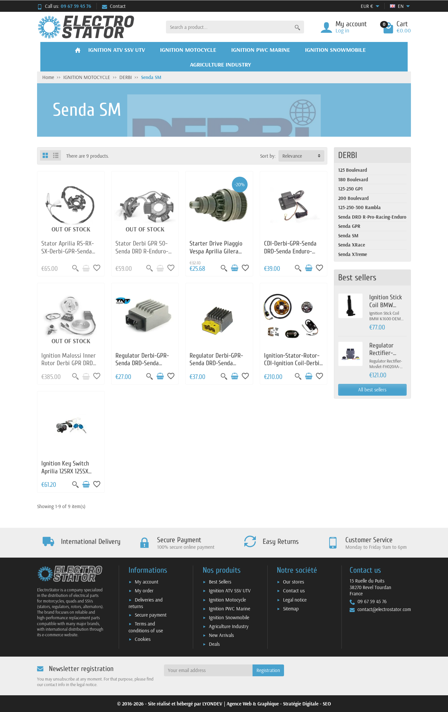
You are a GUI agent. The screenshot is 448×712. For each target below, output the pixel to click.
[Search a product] (297, 27)
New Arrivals (221, 635)
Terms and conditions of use (146, 627)
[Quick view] (75, 268)
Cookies (143, 639)
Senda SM (348, 235)
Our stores (293, 582)
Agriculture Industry (229, 626)
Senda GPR (349, 226)
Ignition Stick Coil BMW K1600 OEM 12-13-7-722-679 (387, 308)
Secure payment (151, 615)
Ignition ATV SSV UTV (230, 590)
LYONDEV (212, 704)
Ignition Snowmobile (229, 617)
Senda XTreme (352, 254)
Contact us (294, 590)
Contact (118, 6)
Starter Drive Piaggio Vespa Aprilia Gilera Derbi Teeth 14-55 (216, 251)
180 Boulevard (353, 179)
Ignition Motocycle (227, 600)
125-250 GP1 (350, 189)
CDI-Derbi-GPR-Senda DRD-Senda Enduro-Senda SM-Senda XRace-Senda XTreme (290, 255)
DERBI (347, 155)
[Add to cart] (234, 268)
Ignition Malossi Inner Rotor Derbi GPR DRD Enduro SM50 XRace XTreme (68, 367)
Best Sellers (220, 582)
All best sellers (372, 389)
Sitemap (291, 608)
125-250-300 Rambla (359, 207)
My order (144, 590)
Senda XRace (351, 245)
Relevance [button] (292, 156)
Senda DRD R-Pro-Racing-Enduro (372, 217)
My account (146, 582)
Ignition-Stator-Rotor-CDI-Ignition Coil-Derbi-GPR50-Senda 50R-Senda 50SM (293, 367)
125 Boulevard (352, 170)
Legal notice (295, 600)
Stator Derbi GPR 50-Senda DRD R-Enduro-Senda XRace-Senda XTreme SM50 (141, 255)
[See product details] (86, 268)
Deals (214, 644)
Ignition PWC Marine (229, 608)
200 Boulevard (353, 198)
